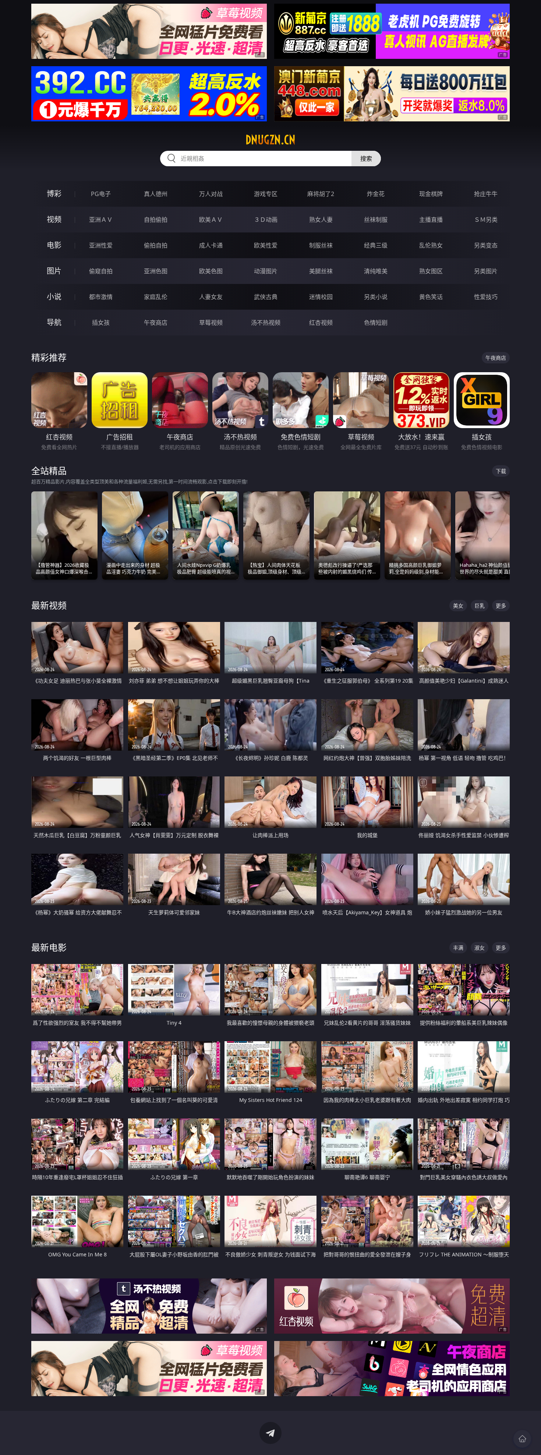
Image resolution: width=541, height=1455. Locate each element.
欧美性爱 (265, 245)
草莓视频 (211, 323)
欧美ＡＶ (211, 220)
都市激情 (101, 297)
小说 (54, 297)
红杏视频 (321, 323)
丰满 (458, 947)
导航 (54, 322)
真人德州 (155, 194)
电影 (54, 245)
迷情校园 (321, 297)
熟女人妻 (321, 220)
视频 (54, 219)
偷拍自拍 (155, 245)
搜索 (366, 158)
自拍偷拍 (155, 220)
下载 (501, 470)
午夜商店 (155, 323)
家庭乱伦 (155, 297)
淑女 (479, 947)
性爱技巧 (486, 297)
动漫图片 (265, 271)
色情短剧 (376, 323)
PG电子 (101, 194)
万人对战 (211, 194)
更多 (501, 605)
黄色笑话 (431, 297)
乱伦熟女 (431, 245)
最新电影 (49, 947)
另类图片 (486, 271)
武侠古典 (265, 297)
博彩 (54, 194)
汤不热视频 (265, 323)
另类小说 (376, 297)
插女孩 (101, 323)
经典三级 (376, 245)
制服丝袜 (321, 245)
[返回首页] (522, 1439)
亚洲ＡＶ (101, 220)
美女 (458, 605)
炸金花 (376, 194)
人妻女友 (211, 297)
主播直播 (431, 220)
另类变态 (486, 245)
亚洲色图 (155, 271)
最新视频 (49, 605)
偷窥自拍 (101, 271)
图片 (54, 271)
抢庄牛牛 (486, 194)
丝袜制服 (376, 220)
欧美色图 (211, 271)
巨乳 (479, 605)
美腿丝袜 (321, 271)
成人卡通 (211, 245)
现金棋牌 (431, 194)
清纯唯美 (376, 271)
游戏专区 (265, 194)
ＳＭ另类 (486, 220)
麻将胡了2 (320, 194)
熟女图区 (431, 271)
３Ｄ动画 (265, 220)
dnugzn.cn (270, 139)
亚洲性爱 (101, 245)
